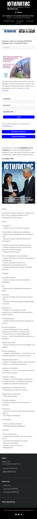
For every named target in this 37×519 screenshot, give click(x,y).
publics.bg (6, 485)
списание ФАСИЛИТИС (11, 492)
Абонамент (20, 21)
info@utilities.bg (7, 126)
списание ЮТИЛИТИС (10, 489)
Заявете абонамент (18, 136)
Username (6, 99)
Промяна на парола (18, 132)
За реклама (29, 21)
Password (6, 105)
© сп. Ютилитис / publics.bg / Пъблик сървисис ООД (18, 510)
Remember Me (8, 112)
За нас (18, 23)
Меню (19, 12)
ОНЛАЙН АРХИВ (9, 21)
